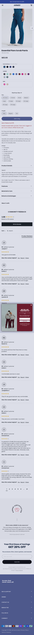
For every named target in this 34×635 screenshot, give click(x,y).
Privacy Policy (25, 325)
